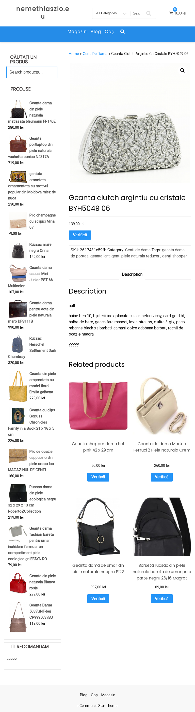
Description (132, 274)
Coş (109, 31)
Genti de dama (95, 53)
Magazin (77, 31)
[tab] (132, 274)
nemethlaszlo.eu (43, 13)
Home (74, 53)
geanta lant (100, 256)
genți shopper (174, 256)
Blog (96, 31)
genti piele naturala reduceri (135, 256)
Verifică (80, 235)
